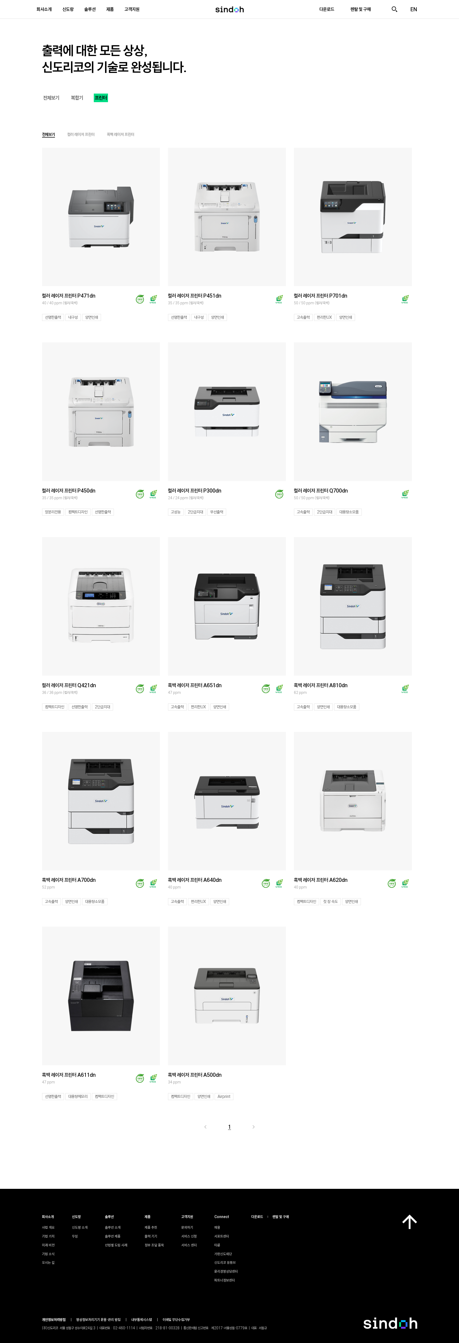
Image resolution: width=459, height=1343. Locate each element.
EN (414, 9)
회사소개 (44, 9)
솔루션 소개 (113, 1227)
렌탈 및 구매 (281, 1217)
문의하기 (187, 1227)
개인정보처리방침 (54, 1320)
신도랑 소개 (80, 1227)
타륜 (217, 1245)
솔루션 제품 (113, 1236)
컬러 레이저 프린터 (81, 134)
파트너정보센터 (224, 1280)
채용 (217, 1227)
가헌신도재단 (223, 1254)
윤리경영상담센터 (226, 1271)
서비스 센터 (189, 1245)
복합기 (77, 98)
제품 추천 (151, 1227)
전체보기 (51, 98)
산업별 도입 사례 (116, 1245)
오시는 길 (48, 1262)
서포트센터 (221, 1236)
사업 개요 (48, 1227)
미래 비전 (48, 1245)
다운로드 (257, 1217)
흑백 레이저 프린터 (120, 134)
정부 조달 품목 (154, 1245)
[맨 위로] (409, 1222)
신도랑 (68, 9)
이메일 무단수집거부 (176, 1320)
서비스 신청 (189, 1236)
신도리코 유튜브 (225, 1262)
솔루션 (90, 9)
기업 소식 (48, 1254)
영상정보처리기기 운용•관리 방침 (98, 1320)
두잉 (75, 1236)
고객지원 (132, 9)
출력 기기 (151, 1236)
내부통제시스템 (141, 1320)
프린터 (101, 98)
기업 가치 (48, 1236)
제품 (110, 9)
